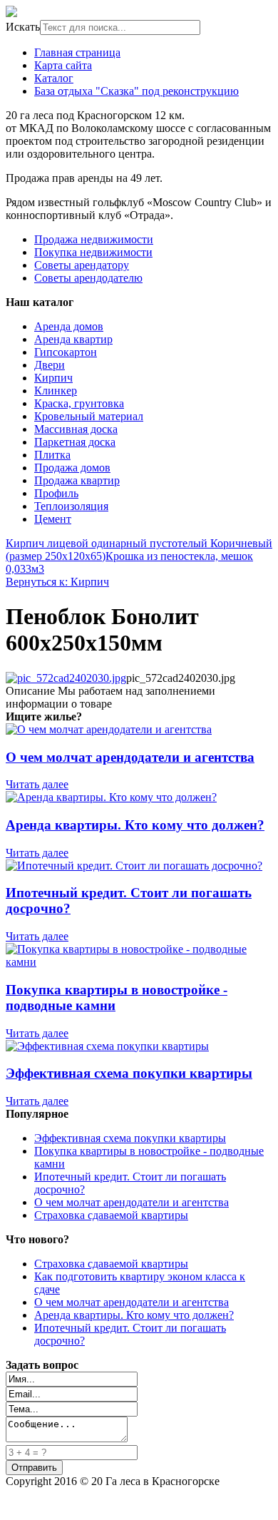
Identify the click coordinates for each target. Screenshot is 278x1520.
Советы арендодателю (88, 278)
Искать (23, 27)
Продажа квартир (77, 480)
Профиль (56, 493)
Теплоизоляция (71, 506)
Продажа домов (72, 467)
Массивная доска (76, 429)
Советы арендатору (81, 265)
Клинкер (55, 390)
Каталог (53, 78)
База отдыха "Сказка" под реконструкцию (136, 91)
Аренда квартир (73, 339)
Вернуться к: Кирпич (57, 582)
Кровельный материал (88, 416)
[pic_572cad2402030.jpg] (66, 678)
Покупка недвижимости (93, 252)
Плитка (52, 455)
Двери (49, 365)
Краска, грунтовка (79, 403)
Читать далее (37, 784)
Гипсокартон (65, 352)
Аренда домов (68, 326)
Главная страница (77, 52)
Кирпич (53, 378)
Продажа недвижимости (93, 239)
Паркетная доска (74, 442)
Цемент (52, 519)
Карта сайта (63, 65)
